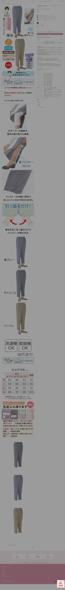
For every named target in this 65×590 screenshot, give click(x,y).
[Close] (64, 581)
